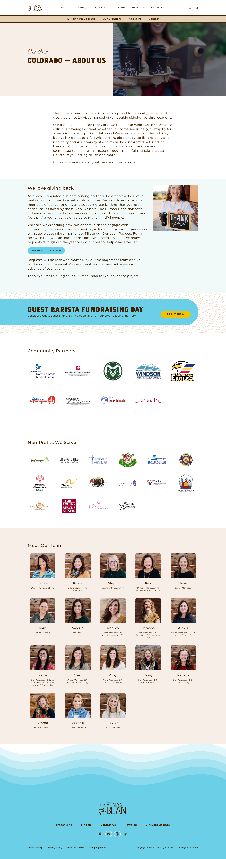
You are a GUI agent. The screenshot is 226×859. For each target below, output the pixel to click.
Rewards (131, 824)
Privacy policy (54, 847)
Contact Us (108, 824)
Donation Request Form (46, 250)
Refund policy (35, 847)
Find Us (86, 824)
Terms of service (76, 847)
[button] (65, 7)
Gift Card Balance (158, 824)
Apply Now (175, 314)
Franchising (64, 824)
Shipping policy (97, 847)
